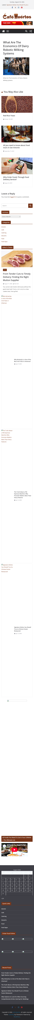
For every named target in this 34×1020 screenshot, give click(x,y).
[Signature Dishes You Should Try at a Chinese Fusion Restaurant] (7, 630)
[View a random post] (30, 31)
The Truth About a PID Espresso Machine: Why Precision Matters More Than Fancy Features (22, 494)
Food (2, 238)
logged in (13, 197)
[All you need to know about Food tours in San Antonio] (17, 127)
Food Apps (4, 241)
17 (3, 886)
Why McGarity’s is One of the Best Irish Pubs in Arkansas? (22, 360)
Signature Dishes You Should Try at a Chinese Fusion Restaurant (22, 629)
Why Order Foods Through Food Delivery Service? (16, 178)
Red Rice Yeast (9, 115)
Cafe (2, 230)
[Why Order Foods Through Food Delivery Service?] (17, 159)
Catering (3, 233)
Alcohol (3, 227)
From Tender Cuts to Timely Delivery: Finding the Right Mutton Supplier (16, 277)
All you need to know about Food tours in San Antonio (16, 146)
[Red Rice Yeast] (17, 97)
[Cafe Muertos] (3, 31)
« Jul (2, 898)
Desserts (3, 236)
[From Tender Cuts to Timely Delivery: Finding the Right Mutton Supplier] (17, 258)
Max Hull (16, 283)
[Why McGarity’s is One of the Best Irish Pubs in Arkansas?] (7, 361)
